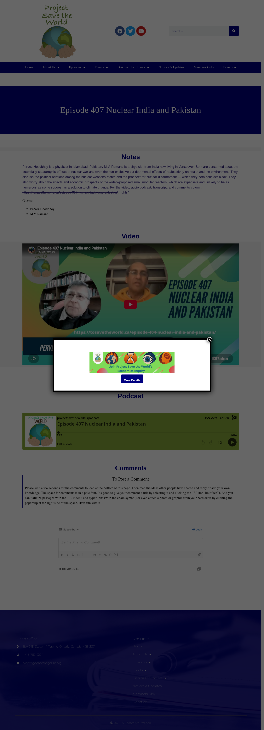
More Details (132, 380)
